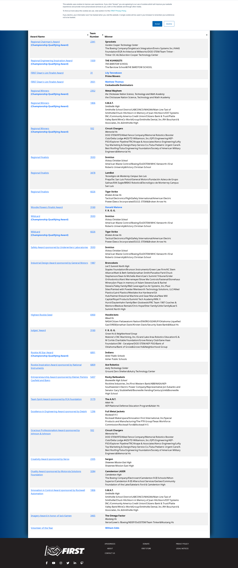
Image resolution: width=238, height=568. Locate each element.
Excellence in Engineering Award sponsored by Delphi (59, 411)
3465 (92, 515)
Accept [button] (157, 24)
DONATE (146, 544)
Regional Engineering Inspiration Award (51, 60)
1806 (92, 103)
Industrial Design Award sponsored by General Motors (59, 262)
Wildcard (35, 216)
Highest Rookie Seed (41, 314)
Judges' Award (38, 330)
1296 (92, 411)
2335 (92, 459)
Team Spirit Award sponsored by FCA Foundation (56, 399)
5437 (92, 377)
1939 (92, 60)
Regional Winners (40, 90)
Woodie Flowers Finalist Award (47, 207)
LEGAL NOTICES (182, 548)
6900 (92, 314)
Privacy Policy (118, 11)
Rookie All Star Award (42, 352)
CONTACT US (110, 553)
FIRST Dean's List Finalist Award (47, 72)
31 (91, 72)
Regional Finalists (40, 157)
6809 (92, 364)
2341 (92, 41)
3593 (92, 157)
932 (92, 128)
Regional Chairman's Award (45, 41)
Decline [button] (169, 24)
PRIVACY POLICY (182, 544)
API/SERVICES (110, 544)
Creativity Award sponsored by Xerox (50, 459)
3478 (92, 172)
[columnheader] (59, 35)
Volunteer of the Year (42, 527)
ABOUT (110, 548)
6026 (92, 191)
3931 (92, 81)
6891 (92, 352)
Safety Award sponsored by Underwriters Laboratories (59, 247)
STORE (146, 548)
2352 (92, 90)
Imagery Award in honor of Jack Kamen (51, 515)
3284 (92, 471)
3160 (92, 207)
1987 (92, 262)
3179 (92, 399)
